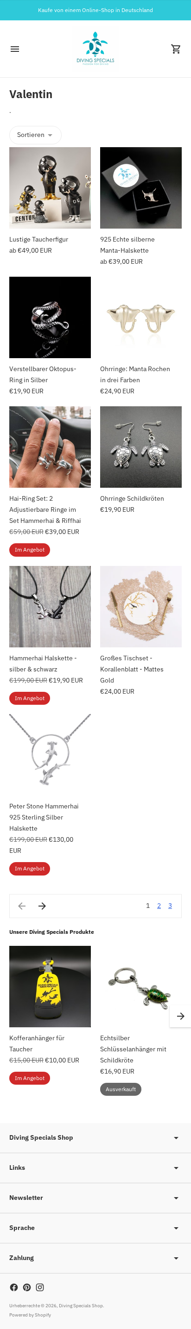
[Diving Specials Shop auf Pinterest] (27, 1287)
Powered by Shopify (30, 1315)
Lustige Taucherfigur (38, 239)
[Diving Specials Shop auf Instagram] (40, 1287)
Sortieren (31, 134)
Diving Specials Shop (81, 1306)
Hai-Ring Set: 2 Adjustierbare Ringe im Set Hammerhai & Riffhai (45, 509)
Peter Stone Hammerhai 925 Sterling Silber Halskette (44, 817)
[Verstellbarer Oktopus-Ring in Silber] (50, 317)
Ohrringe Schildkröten (132, 498)
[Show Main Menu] (15, 49)
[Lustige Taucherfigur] (50, 188)
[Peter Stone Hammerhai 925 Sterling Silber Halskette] (50, 754)
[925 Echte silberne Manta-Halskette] (141, 188)
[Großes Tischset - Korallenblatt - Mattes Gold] (141, 606)
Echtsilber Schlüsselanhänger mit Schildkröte (133, 1049)
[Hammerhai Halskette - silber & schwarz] (50, 606)
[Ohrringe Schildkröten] (141, 447)
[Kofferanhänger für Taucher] (50, 986)
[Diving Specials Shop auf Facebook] (14, 1287)
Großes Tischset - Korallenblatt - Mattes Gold (132, 669)
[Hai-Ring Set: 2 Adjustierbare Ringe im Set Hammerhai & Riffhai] (50, 447)
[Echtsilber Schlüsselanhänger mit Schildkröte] (141, 986)
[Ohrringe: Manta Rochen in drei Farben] (141, 317)
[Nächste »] (42, 906)
